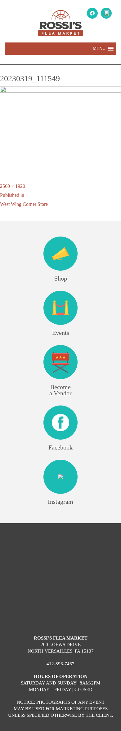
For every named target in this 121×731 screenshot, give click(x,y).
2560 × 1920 (12, 186)
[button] (99, 48)
